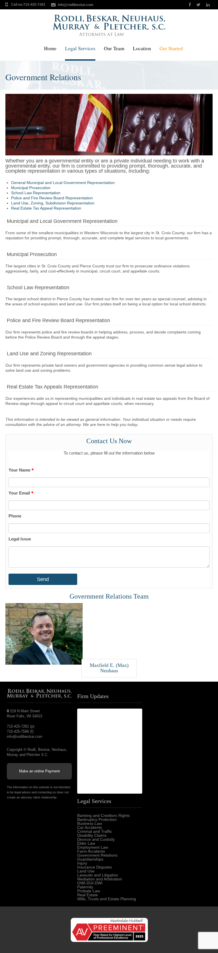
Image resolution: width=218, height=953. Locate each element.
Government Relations (97, 855)
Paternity (85, 887)
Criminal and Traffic (94, 831)
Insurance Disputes (94, 867)
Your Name (20, 470)
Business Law (89, 823)
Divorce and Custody (96, 839)
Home (50, 49)
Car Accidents (89, 827)
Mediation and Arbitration (99, 879)
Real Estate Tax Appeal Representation (46, 208)
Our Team (114, 49)
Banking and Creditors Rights (103, 815)
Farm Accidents (91, 851)
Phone (15, 516)
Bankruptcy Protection (97, 819)
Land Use (86, 871)
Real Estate (87, 895)
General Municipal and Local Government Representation (63, 182)
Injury (82, 863)
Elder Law (86, 843)
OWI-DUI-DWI (89, 883)
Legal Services (80, 49)
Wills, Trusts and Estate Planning (106, 899)
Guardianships (90, 859)
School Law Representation (35, 193)
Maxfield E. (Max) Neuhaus (109, 668)
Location (142, 49)
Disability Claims (91, 835)
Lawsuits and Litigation (97, 875)
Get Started (171, 49)
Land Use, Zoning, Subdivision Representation (53, 203)
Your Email (20, 493)
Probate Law (88, 891)
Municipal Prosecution (31, 187)
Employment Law (92, 847)
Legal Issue (20, 538)
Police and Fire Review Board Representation (52, 198)
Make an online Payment (39, 771)
